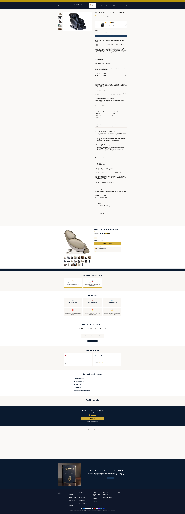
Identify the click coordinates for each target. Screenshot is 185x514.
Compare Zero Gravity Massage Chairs (104, 206)
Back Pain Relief (95, 498)
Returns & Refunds (82, 497)
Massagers (70, 503)
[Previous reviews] (96, 24)
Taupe (105, 32)
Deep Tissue (95, 501)
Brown (101, 32)
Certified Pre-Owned (72, 497)
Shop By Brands (75, 6)
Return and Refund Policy (107, 497)
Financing (114, 5)
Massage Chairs (77, 4)
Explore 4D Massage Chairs (102, 207)
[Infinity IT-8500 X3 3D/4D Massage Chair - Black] (65, 453)
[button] (111, 24)
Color (96, 30)
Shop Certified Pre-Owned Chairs (103, 209)
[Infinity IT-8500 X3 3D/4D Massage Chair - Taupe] (67, 453)
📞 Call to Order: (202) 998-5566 (92, 421)
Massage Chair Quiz (72, 500)
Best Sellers (105, 5)
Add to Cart (92, 418)
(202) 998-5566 (99, 178)
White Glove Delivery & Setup (84, 503)
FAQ (79, 494)
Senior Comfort (95, 503)
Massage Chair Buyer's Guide (96, 495)
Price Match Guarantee (83, 502)
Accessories (71, 505)
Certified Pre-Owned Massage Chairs (109, 3)
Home (69, 4)
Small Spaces (95, 504)
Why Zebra (109, 6)
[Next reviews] (126, 24)
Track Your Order (82, 500)
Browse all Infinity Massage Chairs (103, 205)
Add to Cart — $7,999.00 (107, 243)
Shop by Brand (71, 502)
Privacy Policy (105, 494)
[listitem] (65, 257)
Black (97, 32)
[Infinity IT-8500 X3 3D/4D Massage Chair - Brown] (66, 453)
